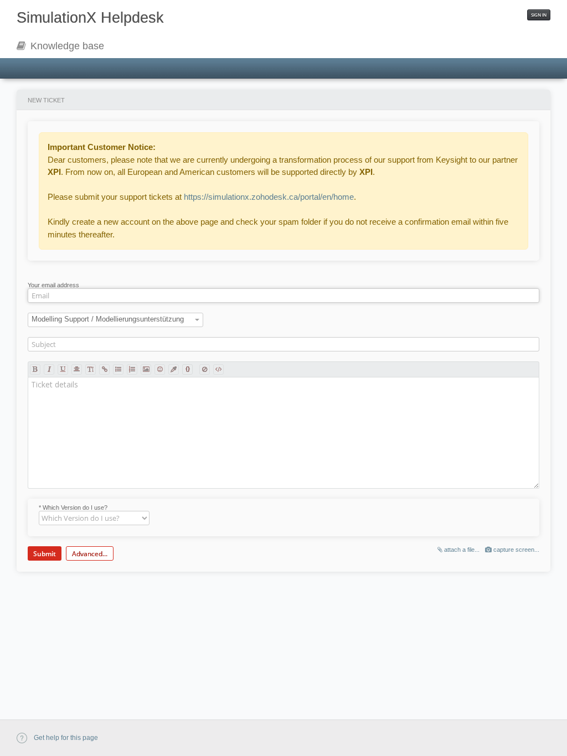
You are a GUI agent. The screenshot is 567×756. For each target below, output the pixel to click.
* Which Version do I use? (73, 507)
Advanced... (89, 553)
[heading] (90, 369)
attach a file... (461, 549)
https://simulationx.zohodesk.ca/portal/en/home (269, 196)
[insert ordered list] (132, 369)
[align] (76, 369)
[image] (146, 369)
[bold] (35, 369)
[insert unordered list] (118, 369)
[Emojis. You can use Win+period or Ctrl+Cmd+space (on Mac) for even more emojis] (159, 369)
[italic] (49, 369)
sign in (539, 15)
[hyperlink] (104, 369)
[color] (173, 369)
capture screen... (515, 549)
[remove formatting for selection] (204, 369)
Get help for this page (65, 738)
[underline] (63, 369)
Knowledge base (66, 45)
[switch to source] (218, 369)
